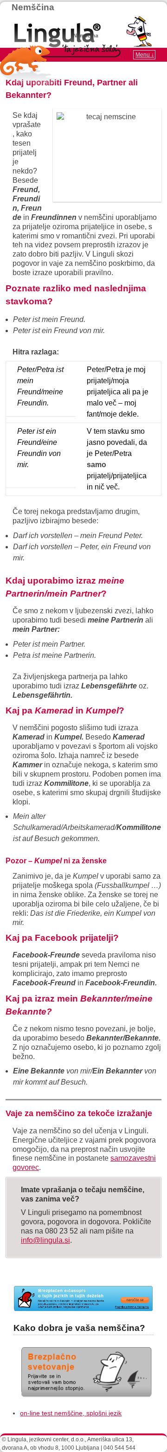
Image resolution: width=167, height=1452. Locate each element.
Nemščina (33, 7)
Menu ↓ (144, 54)
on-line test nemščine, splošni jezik (71, 1413)
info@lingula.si (45, 1240)
